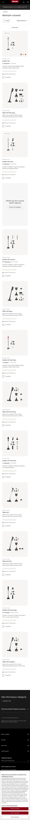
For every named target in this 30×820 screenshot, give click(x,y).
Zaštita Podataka (10, 805)
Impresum (4, 805)
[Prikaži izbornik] (3, 2)
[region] (15, 795)
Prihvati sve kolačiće (15, 808)
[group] (15, 55)
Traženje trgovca (6, 758)
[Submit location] (28, 761)
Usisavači (5, 11)
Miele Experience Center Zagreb (8, 769)
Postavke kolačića (15, 817)
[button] (21, 54)
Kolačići (15, 805)
